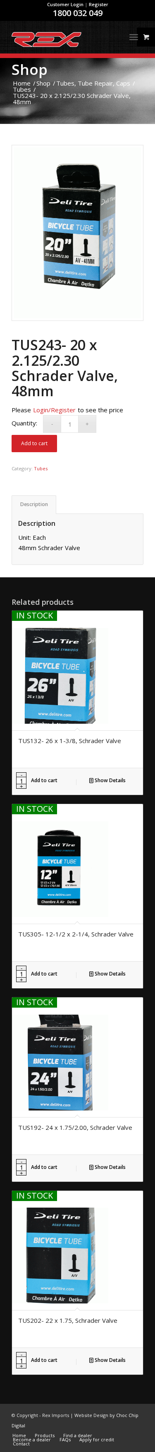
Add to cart (34, 443)
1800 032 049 (78, 13)
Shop (30, 69)
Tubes (41, 468)
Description (34, 504)
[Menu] (133, 37)
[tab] (34, 504)
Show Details (109, 780)
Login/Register (54, 410)
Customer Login (65, 4)
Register (98, 4)
